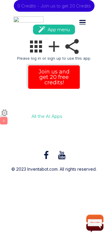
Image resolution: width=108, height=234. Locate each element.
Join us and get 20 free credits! (54, 77)
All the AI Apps (47, 116)
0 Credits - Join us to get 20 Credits (54, 6)
